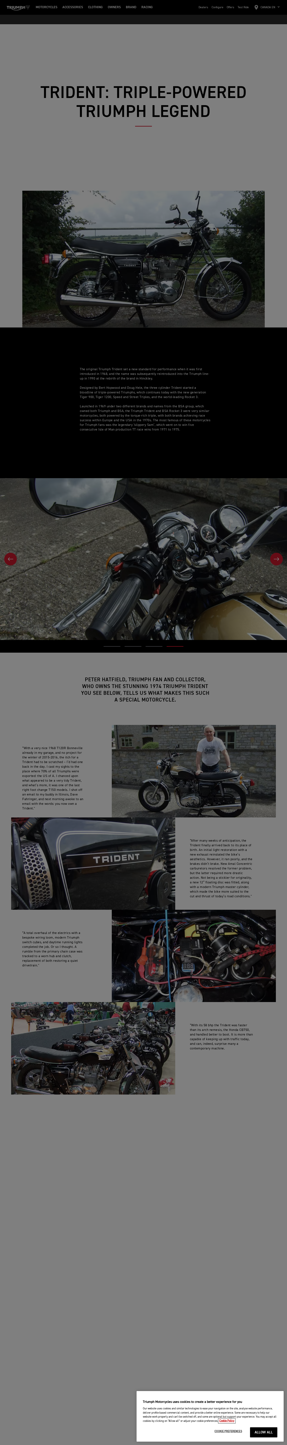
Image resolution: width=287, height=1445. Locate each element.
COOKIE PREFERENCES (228, 1431)
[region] (210, 1416)
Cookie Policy (226, 1421)
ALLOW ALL (264, 1432)
